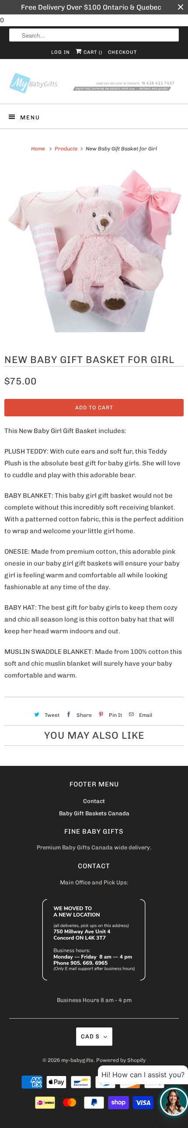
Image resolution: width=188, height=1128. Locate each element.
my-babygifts (77, 1060)
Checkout (122, 52)
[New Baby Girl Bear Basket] (94, 252)
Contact (94, 801)
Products (67, 149)
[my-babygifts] (94, 84)
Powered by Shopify (121, 1060)
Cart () (92, 52)
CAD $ (90, 1036)
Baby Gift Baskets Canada (94, 813)
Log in (60, 52)
